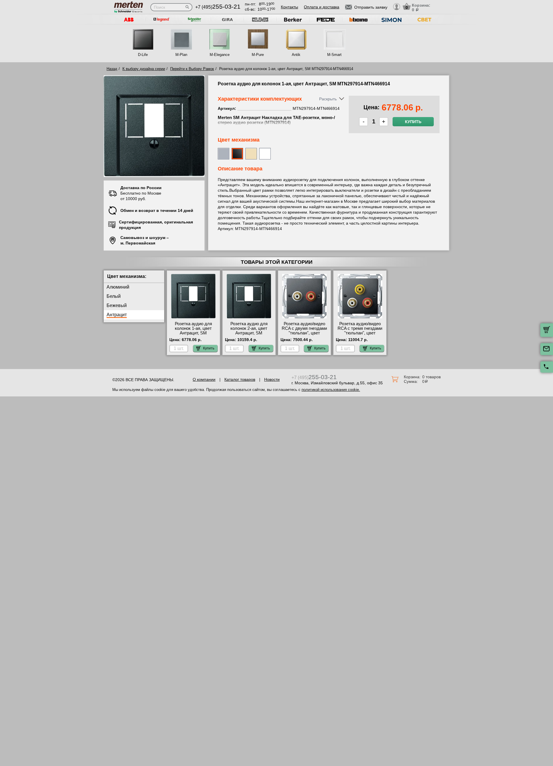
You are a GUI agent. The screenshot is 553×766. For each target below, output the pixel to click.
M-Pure (258, 54)
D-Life (143, 54)
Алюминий (118, 287)
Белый (114, 296)
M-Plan (181, 54)
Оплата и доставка (321, 7)
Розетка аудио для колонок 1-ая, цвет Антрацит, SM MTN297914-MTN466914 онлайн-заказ (193, 335)
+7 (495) (217, 7)
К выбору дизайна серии (143, 69)
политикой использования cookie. (331, 389)
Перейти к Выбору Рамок (192, 69)
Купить (413, 121)
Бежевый (117, 305)
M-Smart (334, 54)
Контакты (289, 7)
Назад (112, 69)
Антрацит (117, 314)
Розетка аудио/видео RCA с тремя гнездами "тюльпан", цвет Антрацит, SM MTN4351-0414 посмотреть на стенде (360, 335)
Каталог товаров (239, 379)
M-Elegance (220, 54)
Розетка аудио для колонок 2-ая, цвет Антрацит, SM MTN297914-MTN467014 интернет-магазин (249, 335)
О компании (204, 379)
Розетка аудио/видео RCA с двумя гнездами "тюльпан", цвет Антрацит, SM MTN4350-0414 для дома (304, 335)
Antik (296, 54)
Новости (272, 379)
